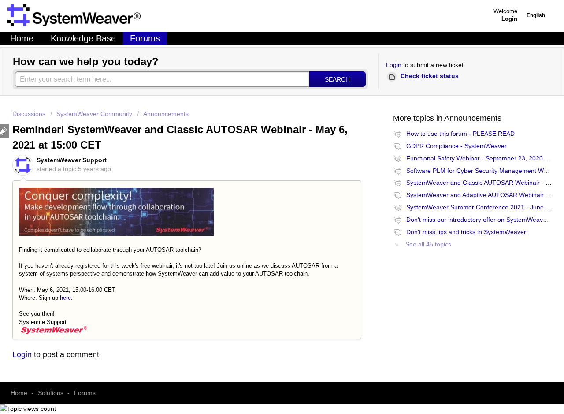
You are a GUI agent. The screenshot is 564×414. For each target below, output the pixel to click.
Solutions (50, 392)
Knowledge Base (83, 38)
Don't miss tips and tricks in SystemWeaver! (467, 231)
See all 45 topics (428, 244)
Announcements (166, 113)
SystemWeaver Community (94, 113)
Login (393, 64)
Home (21, 38)
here (65, 298)
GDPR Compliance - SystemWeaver (456, 145)
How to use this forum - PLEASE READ (460, 133)
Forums (145, 38)
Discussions (28, 113)
